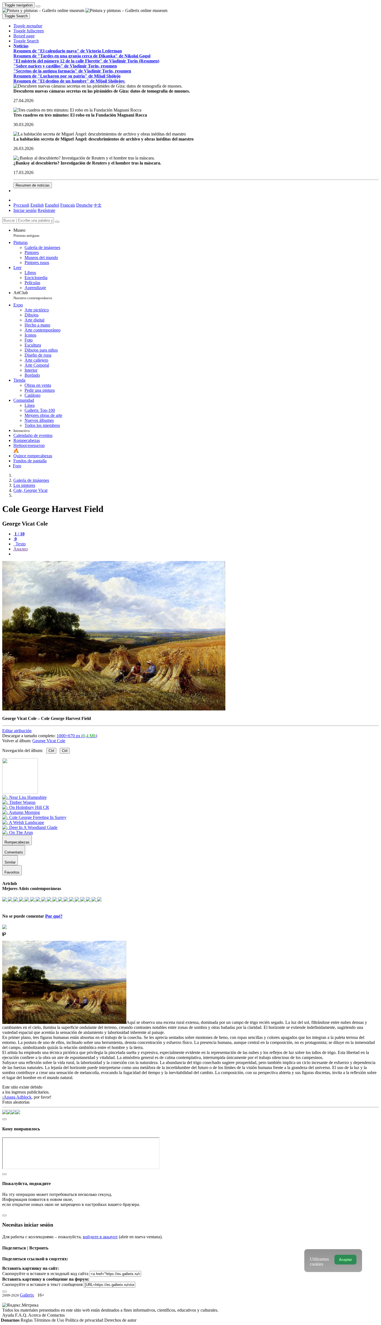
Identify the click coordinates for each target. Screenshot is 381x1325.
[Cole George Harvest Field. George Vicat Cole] (113, 709)
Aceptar (345, 1260)
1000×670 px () (77, 735)
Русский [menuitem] (21, 205)
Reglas (27, 1320)
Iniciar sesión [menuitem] (25, 210)
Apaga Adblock (18, 1097)
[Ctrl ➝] (24, 797)
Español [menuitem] (52, 205)
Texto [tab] (20, 543)
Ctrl (51, 751)
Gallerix (27, 1295)
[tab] (19, 533)
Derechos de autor (120, 1320)
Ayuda (8, 1315)
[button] (27, 25)
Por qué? (53, 916)
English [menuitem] (37, 205)
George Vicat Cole (48, 740)
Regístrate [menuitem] (46, 210)
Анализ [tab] (20, 549)
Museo (26, 233)
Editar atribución (17, 730)
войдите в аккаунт (100, 1236)
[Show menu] (38, 6)
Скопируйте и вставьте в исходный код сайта (45, 1273)
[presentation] (196, 554)
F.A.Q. (21, 1315)
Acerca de (37, 1315)
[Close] (57, 222)
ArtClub (32, 295)
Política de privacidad (84, 1320)
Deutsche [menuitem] (84, 205)
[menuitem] (98, 205)
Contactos (56, 1315)
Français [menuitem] (67, 205)
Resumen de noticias (33, 185)
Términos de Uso (49, 1320)
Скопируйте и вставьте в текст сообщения (42, 1284)
